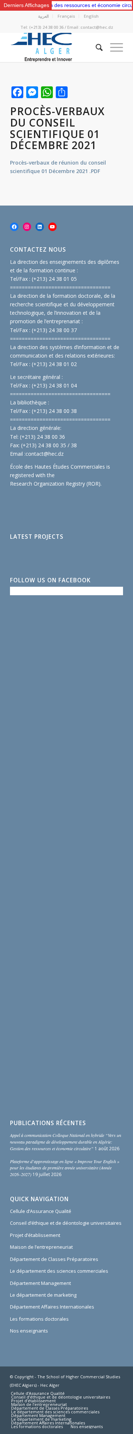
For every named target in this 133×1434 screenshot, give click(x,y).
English (91, 16)
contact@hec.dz (44, 453)
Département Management (40, 1283)
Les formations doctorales (39, 1319)
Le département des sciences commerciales (59, 1271)
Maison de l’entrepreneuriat (41, 1247)
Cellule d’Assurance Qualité (40, 1211)
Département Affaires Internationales (52, 1306)
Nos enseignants (29, 1330)
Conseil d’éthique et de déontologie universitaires (66, 1223)
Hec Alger (49, 1385)
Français (66, 16)
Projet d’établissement (35, 1235)
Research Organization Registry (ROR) (55, 483)
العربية (43, 16)
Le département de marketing (43, 1295)
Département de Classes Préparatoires (54, 1259)
